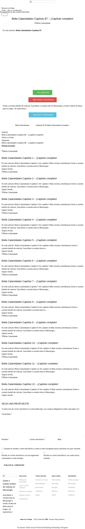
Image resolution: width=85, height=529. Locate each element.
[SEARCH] (82, 8)
